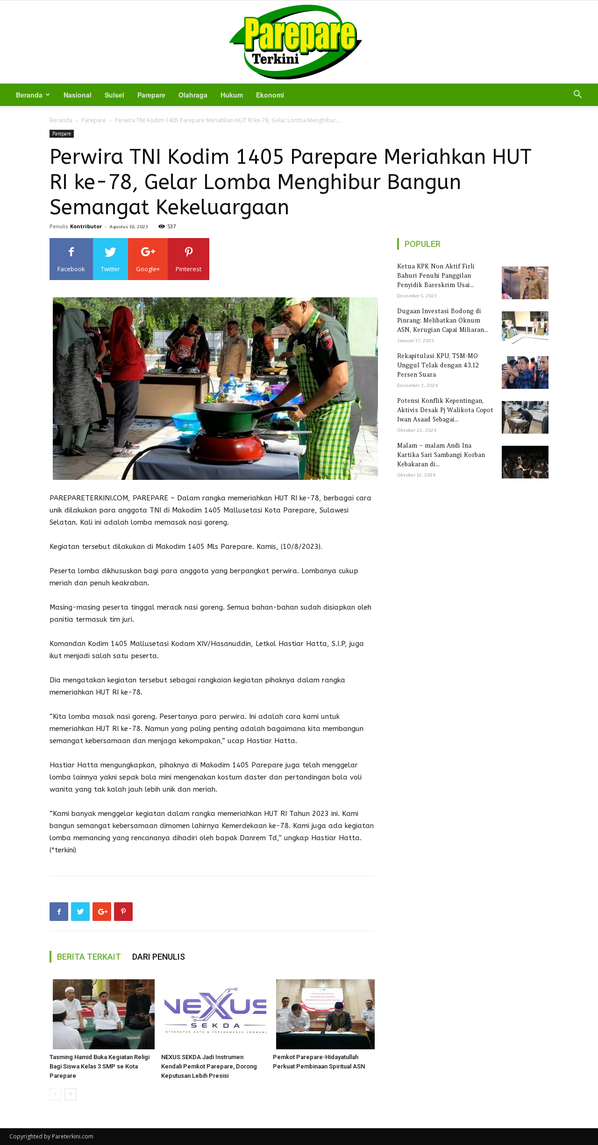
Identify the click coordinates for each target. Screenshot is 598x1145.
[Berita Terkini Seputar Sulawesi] (299, 42)
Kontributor (86, 226)
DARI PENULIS (158, 957)
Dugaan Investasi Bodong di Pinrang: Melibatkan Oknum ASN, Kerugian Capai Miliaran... (442, 320)
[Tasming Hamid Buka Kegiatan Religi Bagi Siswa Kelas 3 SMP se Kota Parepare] (100, 1014)
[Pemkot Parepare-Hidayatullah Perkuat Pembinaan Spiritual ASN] (324, 1014)
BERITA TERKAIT (89, 957)
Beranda (29, 94)
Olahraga (192, 94)
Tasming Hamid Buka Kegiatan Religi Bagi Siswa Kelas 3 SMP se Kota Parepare (100, 1066)
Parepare (151, 94)
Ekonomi (270, 94)
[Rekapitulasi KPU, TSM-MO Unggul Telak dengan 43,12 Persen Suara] (523, 372)
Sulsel (114, 94)
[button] (577, 95)
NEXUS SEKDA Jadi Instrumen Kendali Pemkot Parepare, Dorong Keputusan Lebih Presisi (209, 1066)
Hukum (232, 94)
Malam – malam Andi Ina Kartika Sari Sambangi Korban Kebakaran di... (441, 455)
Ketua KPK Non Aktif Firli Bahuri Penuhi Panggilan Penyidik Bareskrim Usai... (436, 275)
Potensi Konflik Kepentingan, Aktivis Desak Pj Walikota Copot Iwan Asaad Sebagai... (445, 410)
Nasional (78, 94)
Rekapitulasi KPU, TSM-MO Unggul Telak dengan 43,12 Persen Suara (438, 365)
